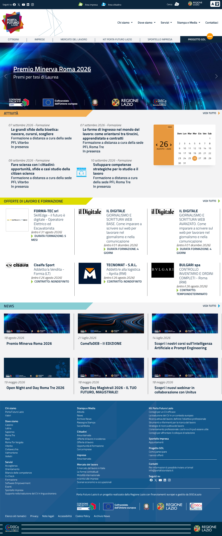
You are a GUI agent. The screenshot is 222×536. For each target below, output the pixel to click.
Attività (80, 412)
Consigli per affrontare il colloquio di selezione (172, 433)
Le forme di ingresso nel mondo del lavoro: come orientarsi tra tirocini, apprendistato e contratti (111, 134)
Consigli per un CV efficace (162, 412)
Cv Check (9, 476)
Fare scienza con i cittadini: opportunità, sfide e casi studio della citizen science (40, 169)
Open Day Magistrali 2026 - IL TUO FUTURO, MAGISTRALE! (108, 390)
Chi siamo (10, 408)
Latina (8, 428)
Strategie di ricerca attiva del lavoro (166, 426)
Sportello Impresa (160, 39)
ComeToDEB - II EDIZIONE (101, 343)
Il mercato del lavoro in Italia (91, 468)
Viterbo (9, 446)
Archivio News (84, 419)
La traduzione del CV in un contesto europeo (171, 415)
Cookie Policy (83, 516)
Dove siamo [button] (145, 22)
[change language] (215, 6)
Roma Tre (10, 435)
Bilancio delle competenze (18, 473)
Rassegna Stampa (86, 422)
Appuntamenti (156, 442)
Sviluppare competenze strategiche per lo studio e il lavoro (115, 169)
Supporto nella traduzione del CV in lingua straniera (30, 493)
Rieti (7, 439)
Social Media (83, 426)
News (80, 415)
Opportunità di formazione (90, 446)
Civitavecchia (11, 449)
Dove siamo (11, 421)
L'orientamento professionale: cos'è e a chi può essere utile (179, 429)
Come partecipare (158, 452)
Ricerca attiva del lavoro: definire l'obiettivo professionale (177, 419)
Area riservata (84, 435)
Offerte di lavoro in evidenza (91, 439)
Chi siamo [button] (124, 22)
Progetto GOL (200, 38)
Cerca (169, 4)
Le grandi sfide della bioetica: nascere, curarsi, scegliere (35, 132)
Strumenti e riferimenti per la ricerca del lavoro (172, 422)
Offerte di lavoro (85, 442)
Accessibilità (65, 516)
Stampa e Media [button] (187, 22)
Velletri (8, 456)
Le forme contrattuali (87, 472)
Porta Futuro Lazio (14, 412)
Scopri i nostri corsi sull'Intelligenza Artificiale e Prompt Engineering (183, 346)
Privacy (34, 516)
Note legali (48, 516)
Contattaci (211, 22)
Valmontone (11, 453)
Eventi (8, 487)
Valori (8, 415)
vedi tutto (209, 113)
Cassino (9, 425)
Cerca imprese (84, 449)
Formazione (11, 480)
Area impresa (91, 4)
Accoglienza (11, 466)
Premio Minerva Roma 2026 (52, 69)
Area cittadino (114, 4)
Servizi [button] (165, 22)
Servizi (9, 462)
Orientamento (12, 469)
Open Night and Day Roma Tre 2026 (35, 387)
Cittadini (13, 39)
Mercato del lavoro (74, 39)
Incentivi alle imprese (87, 479)
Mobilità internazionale (88, 475)
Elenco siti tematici (15, 516)
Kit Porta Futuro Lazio (117, 39)
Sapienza (9, 432)
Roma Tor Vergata (14, 442)
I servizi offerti (156, 455)
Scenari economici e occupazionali (94, 482)
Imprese (40, 39)
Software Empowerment (17, 483)
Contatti (153, 464)
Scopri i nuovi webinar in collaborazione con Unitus (175, 390)
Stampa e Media (86, 408)
